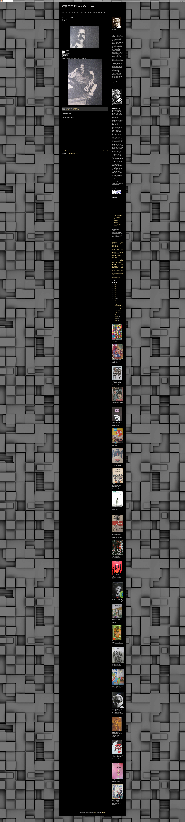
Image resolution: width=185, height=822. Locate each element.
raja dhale (117, 271)
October (117, 302)
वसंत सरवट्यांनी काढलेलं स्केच (118, 309)
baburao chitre (120, 250)
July (116, 318)
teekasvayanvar (115, 274)
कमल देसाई (116, 222)
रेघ (120, 236)
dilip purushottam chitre (117, 262)
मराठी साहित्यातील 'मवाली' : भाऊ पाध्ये (119, 306)
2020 (115, 288)
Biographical (114, 242)
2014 (115, 292)
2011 (115, 298)
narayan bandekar (116, 270)
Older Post (105, 150)
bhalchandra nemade (116, 256)
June (116, 320)
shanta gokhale (117, 273)
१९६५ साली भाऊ (118, 312)
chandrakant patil (117, 259)
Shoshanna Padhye (117, 248)
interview (119, 266)
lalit (122, 266)
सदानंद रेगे (115, 225)
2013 (115, 294)
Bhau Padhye (68, 109)
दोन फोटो (116, 314)
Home (85, 150)
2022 (115, 286)
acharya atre (115, 249)
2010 (115, 300)
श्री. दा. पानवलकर (117, 217)
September (118, 304)
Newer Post (64, 150)
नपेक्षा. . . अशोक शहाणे (118, 215)
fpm (95, 812)
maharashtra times (117, 267)
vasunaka (118, 276)
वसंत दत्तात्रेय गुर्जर (117, 224)
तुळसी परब (116, 220)
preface (122, 270)
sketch (121, 273)
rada (113, 271)
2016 (115, 290)
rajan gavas (121, 271)
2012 (115, 296)
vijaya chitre (118, 277)
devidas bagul (75, 109)
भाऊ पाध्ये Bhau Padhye (78, 6)
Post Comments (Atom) (73, 153)
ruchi (113, 273)
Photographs (81, 109)
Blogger (104, 812)
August (117, 316)
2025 (115, 284)
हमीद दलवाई (116, 219)
